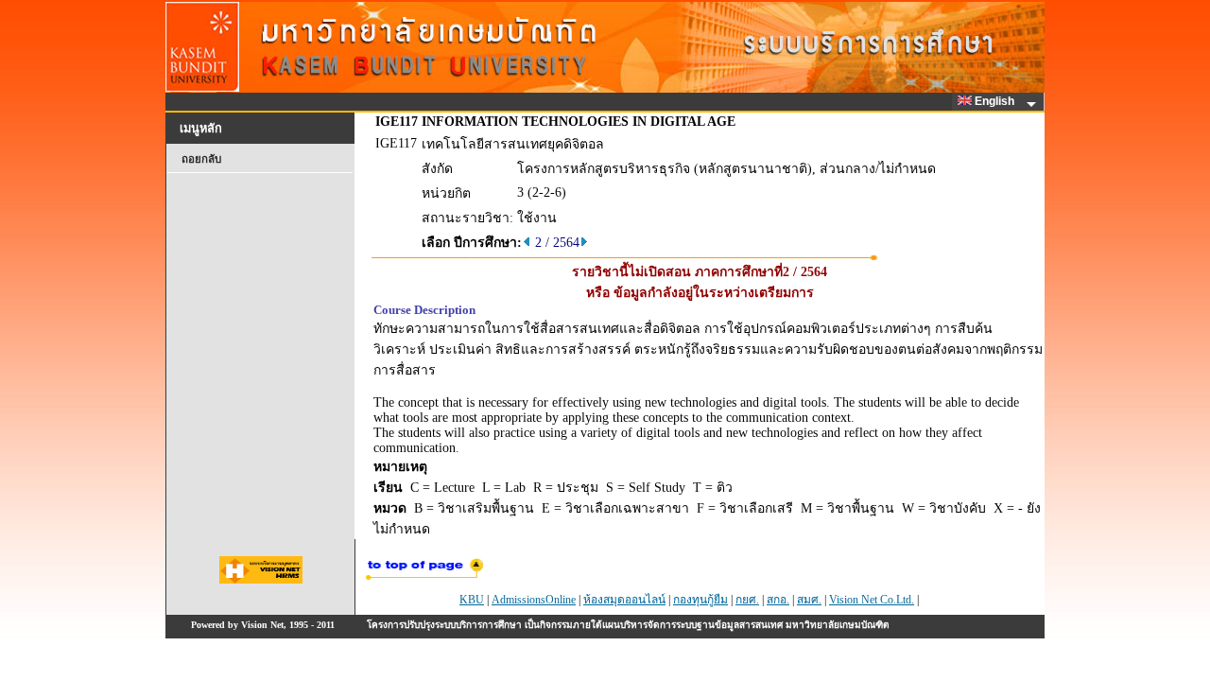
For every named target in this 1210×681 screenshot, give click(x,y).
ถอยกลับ (201, 159)
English (996, 101)
